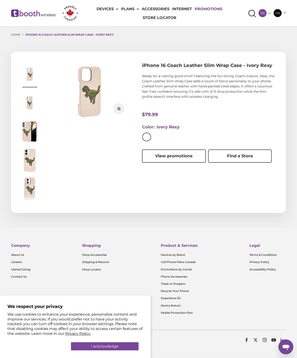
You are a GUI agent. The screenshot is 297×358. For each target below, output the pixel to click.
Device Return (171, 305)
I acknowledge (105, 346)
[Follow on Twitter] (255, 339)
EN (263, 13)
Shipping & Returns (95, 262)
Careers (16, 262)
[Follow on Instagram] (264, 339)
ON (277, 13)
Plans (127, 9)
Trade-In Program (173, 283)
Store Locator (159, 18)
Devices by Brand (173, 255)
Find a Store (240, 155)
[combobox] (262, 13)
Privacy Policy (259, 262)
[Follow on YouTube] (274, 339)
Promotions (208, 9)
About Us (17, 255)
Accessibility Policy (262, 269)
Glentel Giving (20, 269)
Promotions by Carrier (176, 269)
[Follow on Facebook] (246, 339)
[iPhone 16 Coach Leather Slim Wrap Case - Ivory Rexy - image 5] (29, 189)
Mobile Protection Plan (177, 312)
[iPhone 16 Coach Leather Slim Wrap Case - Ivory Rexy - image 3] (29, 132)
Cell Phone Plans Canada (178, 262)
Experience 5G (171, 298)
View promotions (174, 155)
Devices (105, 9)
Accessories (155, 9)
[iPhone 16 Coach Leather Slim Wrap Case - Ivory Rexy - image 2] (29, 103)
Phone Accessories (174, 276)
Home (15, 34)
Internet (182, 9)
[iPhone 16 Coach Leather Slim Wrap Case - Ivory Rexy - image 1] (29, 75)
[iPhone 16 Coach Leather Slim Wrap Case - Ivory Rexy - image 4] (29, 161)
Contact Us (19, 276)
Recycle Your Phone (175, 291)
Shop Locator (91, 269)
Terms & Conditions (263, 255)
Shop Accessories (94, 255)
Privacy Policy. (78, 333)
